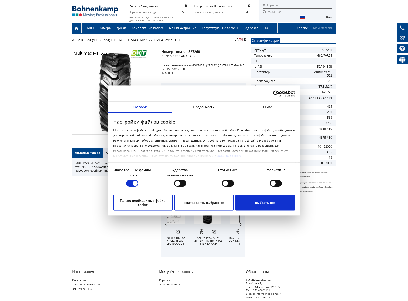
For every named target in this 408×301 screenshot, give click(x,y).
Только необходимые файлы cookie (143, 202)
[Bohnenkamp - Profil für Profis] (95, 7)
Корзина (272, 5)
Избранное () (276, 12)
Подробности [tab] (204, 107)
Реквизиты (79, 280)
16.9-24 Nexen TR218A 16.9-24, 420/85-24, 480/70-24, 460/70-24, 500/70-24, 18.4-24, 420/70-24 (185, 243)
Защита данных (229, 156)
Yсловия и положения (86, 284)
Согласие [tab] (140, 107)
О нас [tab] (267, 107)
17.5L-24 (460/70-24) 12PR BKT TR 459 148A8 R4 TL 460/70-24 (221, 241)
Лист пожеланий (169, 284)
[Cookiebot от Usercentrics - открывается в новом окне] (276, 93)
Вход (329, 17)
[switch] (180, 183)
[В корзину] (178, 232)
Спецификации (265, 40)
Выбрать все (265, 202)
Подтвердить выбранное (204, 202)
